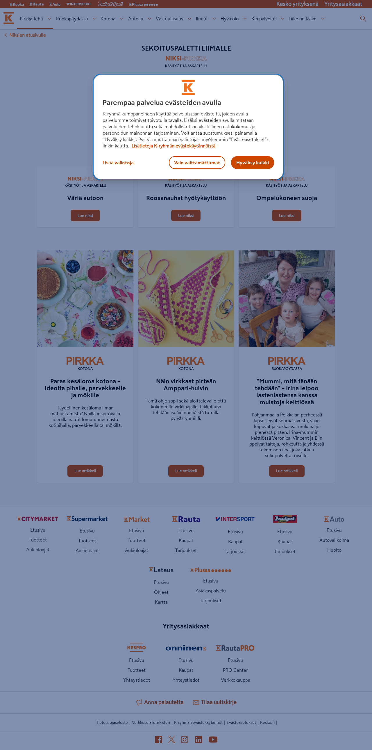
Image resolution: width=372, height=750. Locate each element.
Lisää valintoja (118, 162)
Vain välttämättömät (197, 162)
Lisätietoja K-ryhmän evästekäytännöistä (172, 145)
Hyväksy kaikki (252, 162)
